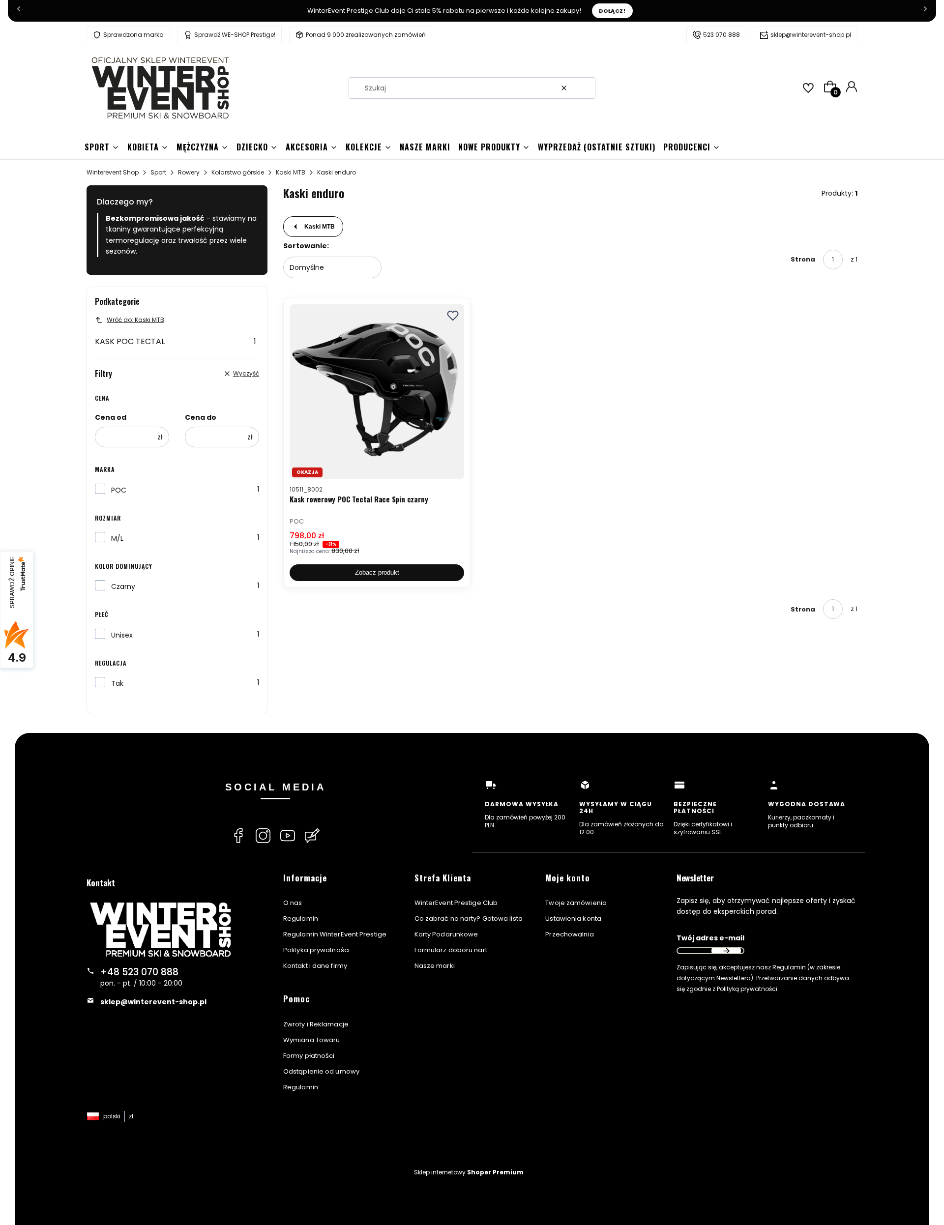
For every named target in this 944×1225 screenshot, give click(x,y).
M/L (117, 538)
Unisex (122, 635)
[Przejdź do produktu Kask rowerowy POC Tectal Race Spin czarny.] (377, 391)
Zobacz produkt (377, 572)
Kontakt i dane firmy (315, 965)
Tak (117, 683)
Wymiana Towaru (311, 1040)
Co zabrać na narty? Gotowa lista (468, 918)
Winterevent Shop (113, 172)
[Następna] (925, 11)
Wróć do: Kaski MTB (135, 320)
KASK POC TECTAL (175, 341)
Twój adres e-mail (710, 938)
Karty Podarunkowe (446, 934)
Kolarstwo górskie (237, 172)
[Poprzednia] (19, 11)
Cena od (110, 417)
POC (118, 490)
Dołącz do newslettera (726, 950)
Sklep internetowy (469, 1172)
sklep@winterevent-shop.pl (810, 34)
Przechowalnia (569, 934)
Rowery (189, 172)
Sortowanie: (306, 246)
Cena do (200, 417)
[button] (584, 88)
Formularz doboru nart (450, 950)
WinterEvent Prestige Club (456, 902)
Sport (158, 172)
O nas (292, 902)
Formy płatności (309, 1055)
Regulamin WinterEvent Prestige (334, 934)
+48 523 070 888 (139, 972)
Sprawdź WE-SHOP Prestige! (234, 34)
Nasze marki (434, 965)
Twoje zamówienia (576, 902)
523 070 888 (721, 34)
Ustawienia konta (573, 918)
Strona (803, 259)
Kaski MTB (290, 172)
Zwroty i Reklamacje (316, 1024)
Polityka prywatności (316, 950)
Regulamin (300, 918)
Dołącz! (612, 11)
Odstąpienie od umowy (321, 1071)
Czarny (123, 586)
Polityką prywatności (747, 989)
